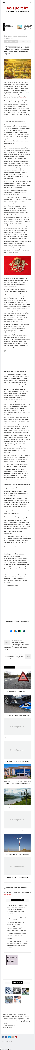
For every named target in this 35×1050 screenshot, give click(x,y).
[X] (19, 631)
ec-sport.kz (22, 97)
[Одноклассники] (14, 631)
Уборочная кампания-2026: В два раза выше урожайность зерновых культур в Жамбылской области (17, 943)
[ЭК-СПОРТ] (17, 7)
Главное (13, 35)
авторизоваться (8, 894)
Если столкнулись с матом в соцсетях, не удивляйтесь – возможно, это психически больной (17, 935)
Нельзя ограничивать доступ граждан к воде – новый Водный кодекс (16, 917)
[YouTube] (16, 1037)
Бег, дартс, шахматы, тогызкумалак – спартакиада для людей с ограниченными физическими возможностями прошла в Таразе (16, 646)
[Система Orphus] (12, 955)
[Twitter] (9, 1037)
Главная (8, 35)
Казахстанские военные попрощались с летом (17, 738)
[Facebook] (6, 1037)
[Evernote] (21, 631)
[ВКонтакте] (11, 631)
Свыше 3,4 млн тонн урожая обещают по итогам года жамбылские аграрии (16, 928)
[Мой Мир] (16, 631)
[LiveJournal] (24, 631)
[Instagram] (12, 1037)
